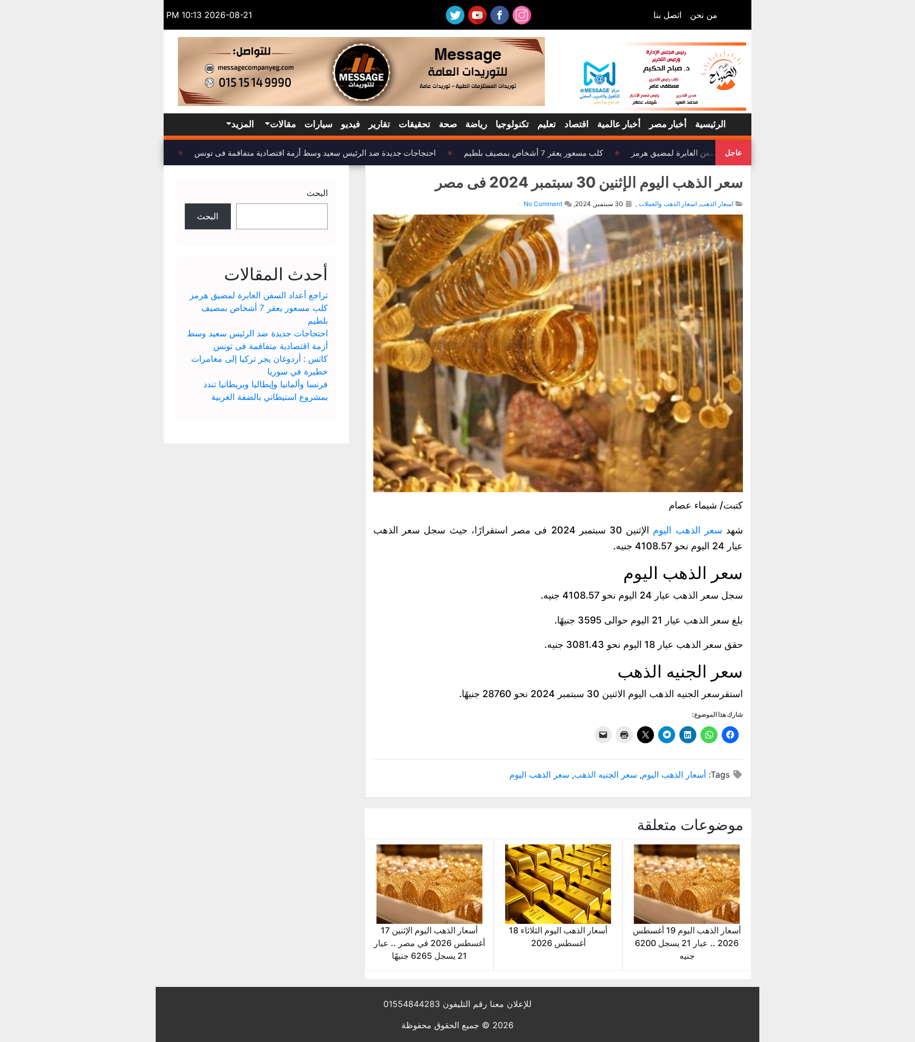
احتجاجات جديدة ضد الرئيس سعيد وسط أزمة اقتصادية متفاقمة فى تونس (322, 152)
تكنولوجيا (512, 124)
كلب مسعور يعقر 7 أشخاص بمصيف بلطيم (540, 152)
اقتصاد (576, 124)
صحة (448, 124)
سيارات (318, 124)
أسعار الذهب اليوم (674, 774)
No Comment (543, 204)
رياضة (476, 124)
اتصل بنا (667, 15)
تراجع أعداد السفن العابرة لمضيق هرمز (702, 152)
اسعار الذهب (716, 204)
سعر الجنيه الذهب (605, 774)
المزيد (242, 124)
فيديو (350, 124)
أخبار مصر (668, 124)
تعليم (546, 124)
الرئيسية (710, 124)
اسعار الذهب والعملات (668, 204)
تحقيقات (414, 124)
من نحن (703, 15)
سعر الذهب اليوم (687, 530)
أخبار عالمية (619, 124)
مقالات (283, 124)
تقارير (379, 124)
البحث (317, 193)
